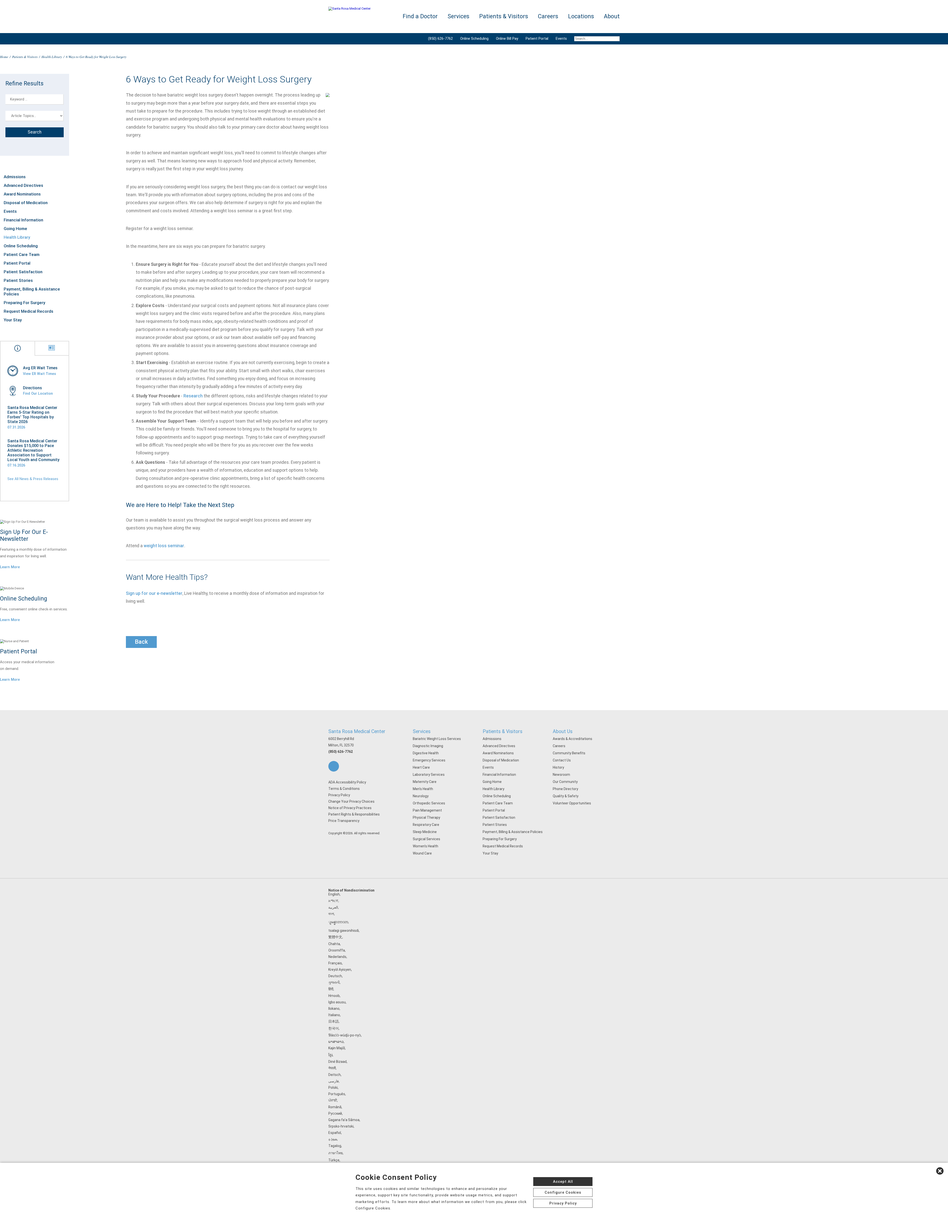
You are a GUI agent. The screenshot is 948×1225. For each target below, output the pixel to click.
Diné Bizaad (337, 1062)
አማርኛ (333, 901)
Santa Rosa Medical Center (356, 731)
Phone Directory (565, 789)
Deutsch (335, 976)
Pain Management (427, 810)
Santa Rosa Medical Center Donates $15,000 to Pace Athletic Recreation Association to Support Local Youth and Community (33, 450)
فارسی (333, 1081)
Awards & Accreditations (572, 739)
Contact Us (562, 760)
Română (334, 1107)
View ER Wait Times (39, 374)
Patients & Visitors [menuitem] (503, 16)
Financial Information (23, 219)
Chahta (334, 944)
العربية (333, 907)
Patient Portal (537, 38)
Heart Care (421, 767)
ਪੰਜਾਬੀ (332, 1100)
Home (4, 56)
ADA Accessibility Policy (347, 782)
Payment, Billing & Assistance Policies (32, 291)
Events (561, 38)
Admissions (15, 176)
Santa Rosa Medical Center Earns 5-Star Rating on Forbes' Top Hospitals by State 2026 (32, 414)
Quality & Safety (565, 796)
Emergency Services (429, 760)
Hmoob (334, 996)
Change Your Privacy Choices (351, 801)
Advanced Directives (23, 185)
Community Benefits (569, 753)
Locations (581, 16)
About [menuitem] (612, 16)
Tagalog (334, 1146)
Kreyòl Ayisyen (339, 970)
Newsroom (561, 775)
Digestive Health (426, 753)
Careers (559, 746)
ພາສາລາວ (336, 1042)
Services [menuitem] (458, 16)
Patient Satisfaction (23, 271)
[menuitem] (595, 38)
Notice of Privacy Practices (350, 808)
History (558, 767)
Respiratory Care (426, 825)
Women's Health (425, 846)
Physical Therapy (426, 817)
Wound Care (422, 853)
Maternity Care (424, 782)
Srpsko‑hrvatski (341, 1126)
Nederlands (337, 957)
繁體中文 (335, 937)
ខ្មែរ (330, 1055)
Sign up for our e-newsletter (154, 593)
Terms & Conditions (344, 789)
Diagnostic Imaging (428, 746)
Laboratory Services (429, 775)
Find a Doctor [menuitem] (420, 16)
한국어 (333, 1028)
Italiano (334, 1015)
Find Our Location (38, 393)
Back (141, 641)
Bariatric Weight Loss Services (437, 739)
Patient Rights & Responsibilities (354, 814)
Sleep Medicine (425, 832)
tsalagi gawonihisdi (343, 931)
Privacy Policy (339, 795)
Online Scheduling (474, 38)
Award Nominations (22, 194)
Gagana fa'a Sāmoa (343, 1120)
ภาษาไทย (335, 1153)
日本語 (333, 1021)
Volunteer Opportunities (572, 803)
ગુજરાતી (334, 982)
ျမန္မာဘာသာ (338, 922)
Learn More (10, 567)
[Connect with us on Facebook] (333, 766)
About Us (563, 731)
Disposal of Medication (26, 202)
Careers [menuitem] (548, 16)
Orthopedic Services (429, 803)
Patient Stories (18, 280)
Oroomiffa (336, 950)
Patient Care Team (22, 254)
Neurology (421, 796)
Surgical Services (426, 839)
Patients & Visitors (25, 56)
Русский (335, 1113)
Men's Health (423, 789)
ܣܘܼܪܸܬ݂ (332, 1139)
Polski (333, 1087)
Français (335, 963)
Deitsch (334, 1075)
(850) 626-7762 (440, 38)
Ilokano (333, 1009)
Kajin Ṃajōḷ (336, 1048)
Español (334, 1133)
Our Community (565, 782)
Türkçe (333, 1160)
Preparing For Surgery (24, 302)
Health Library (51, 56)
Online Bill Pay (507, 38)
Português (336, 1094)
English (334, 894)
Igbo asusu (337, 1002)
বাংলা (331, 914)
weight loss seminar (164, 545)
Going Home (15, 228)
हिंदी (330, 989)
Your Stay (13, 319)
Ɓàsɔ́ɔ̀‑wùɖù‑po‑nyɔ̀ (344, 1035)
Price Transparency (343, 821)
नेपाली (332, 1068)
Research (193, 395)
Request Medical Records (28, 311)
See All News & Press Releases (32, 479)
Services (422, 731)
